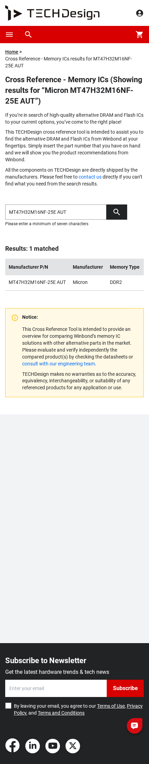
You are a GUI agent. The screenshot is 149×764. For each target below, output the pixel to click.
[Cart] (139, 34)
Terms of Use (111, 706)
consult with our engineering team (58, 363)
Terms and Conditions (61, 713)
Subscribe (125, 688)
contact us (90, 177)
